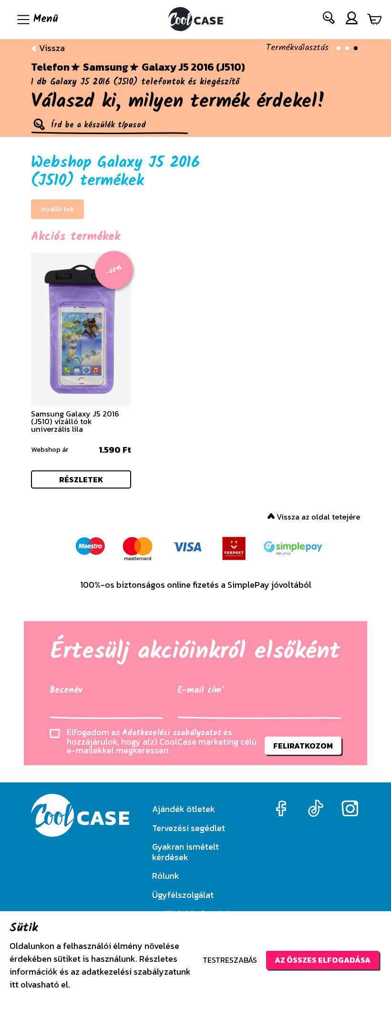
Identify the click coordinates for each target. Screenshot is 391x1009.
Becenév (66, 690)
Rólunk (165, 875)
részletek (81, 479)
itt (14, 984)
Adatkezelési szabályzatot (171, 733)
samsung (105, 67)
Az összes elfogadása (322, 960)
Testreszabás (230, 960)
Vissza (51, 48)
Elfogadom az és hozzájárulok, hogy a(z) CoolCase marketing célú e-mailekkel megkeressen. (162, 741)
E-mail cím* (201, 690)
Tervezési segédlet (188, 828)
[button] (329, 19)
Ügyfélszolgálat (183, 894)
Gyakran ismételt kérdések (185, 851)
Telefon (50, 67)
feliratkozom (303, 745)
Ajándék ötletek (183, 808)
